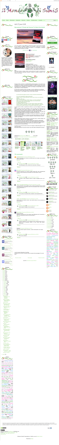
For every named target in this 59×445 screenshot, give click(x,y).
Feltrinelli (9, 378)
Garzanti (3, 379)
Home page (30, 257)
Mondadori (10, 394)
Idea (11, 384)
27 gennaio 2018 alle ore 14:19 (29, 156)
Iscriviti (52, 42)
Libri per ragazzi (53, 246)
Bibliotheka (11, 362)
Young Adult (53, 266)
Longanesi (3, 393)
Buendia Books (4, 365)
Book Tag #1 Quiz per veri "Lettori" (7, 322)
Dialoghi (48, 240)
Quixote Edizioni (6, 407)
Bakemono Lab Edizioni (5, 362)
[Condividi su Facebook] (36, 135)
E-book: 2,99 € (28, 61)
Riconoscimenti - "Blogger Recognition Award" (6, 312)
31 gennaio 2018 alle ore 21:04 (32, 234)
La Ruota (7, 387)
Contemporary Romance (51, 237)
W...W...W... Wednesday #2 (6, 324)
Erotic (57, 240)
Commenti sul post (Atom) (31, 260)
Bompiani (10, 363)
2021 (4, 276)
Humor (55, 244)
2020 (4, 277)
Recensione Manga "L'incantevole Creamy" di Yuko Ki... (6, 330)
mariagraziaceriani (20, 156)
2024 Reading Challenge (7, 252)
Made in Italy (53, 247)
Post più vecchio (41, 257)
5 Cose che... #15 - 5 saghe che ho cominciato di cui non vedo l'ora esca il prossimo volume (54, 139)
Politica (56, 255)
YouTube (48, 266)
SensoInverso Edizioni (8, 411)
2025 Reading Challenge (7, 246)
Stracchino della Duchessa (6, 336)
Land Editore (10, 389)
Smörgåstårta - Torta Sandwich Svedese (7, 351)
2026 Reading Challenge (7, 239)
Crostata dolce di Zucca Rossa (6, 309)
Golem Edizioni (4, 382)
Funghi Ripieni (5, 317)
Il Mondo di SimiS (22, 163)
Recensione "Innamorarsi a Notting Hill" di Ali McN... (6, 326)
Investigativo (56, 245)
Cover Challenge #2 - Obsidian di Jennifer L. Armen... (7, 315)
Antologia (56, 232)
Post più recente (18, 257)
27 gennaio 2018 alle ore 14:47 (27, 170)
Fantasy (56, 241)
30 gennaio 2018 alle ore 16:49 (26, 228)
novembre (5, 282)
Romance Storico (55, 260)
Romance (49, 260)
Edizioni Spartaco (4, 374)
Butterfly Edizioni (5, 366)
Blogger (32, 438)
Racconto (49, 257)
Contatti (40, 20)
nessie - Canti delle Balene (21, 198)
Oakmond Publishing (9, 401)
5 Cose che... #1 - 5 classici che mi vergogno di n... (6, 319)
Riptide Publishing (55, 259)
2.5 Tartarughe (49, 219)
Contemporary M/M (51, 238)
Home (3, 20)
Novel (51, 253)
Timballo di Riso (6, 343)
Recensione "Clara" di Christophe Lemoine (6, 338)
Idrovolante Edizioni (5, 385)
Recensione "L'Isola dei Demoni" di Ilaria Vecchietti (6, 304)
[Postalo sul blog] (34, 135)
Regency (53, 257)
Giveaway (51, 242)
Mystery (48, 250)
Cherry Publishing (9, 367)
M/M (48, 247)
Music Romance (54, 249)
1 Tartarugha (49, 216)
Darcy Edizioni (5, 369)
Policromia (3, 405)
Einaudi (11, 375)
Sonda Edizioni (9, 412)
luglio (4, 287)
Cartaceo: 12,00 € (29, 60)
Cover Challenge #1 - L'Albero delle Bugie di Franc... (7, 345)
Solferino (3, 412)
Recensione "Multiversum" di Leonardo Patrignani (6, 297)
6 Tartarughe (49, 227)
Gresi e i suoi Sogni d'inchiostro (22, 184)
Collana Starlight (7, 368)
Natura (51, 252)
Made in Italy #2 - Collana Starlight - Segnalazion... (6, 300)
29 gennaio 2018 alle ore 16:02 (28, 212)
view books (11, 251)
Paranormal (49, 254)
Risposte (19, 175)
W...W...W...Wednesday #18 (54, 131)
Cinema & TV (50, 234)
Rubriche (23, 20)
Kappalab (8, 386)
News (7, 20)
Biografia (53, 233)
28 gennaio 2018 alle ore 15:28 (34, 184)
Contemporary (55, 235)
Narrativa (49, 251)
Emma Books (6, 376)
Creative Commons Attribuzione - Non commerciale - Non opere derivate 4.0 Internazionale (9, 433)
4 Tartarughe (49, 223)
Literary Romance (6, 392)
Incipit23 (3, 386)
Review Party (54, 258)
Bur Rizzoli (10, 365)
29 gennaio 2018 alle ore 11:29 (32, 205)
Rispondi (18, 160)
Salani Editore (9, 410)
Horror (52, 244)
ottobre (4, 283)
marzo (4, 292)
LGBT (48, 246)
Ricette (28, 20)
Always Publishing (9, 360)
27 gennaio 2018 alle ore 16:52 (33, 163)
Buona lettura (19, 212)
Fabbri (6, 377)
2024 (4, 272)
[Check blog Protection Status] (3, 428)
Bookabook (10, 364)
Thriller (52, 264)
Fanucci (3, 378)
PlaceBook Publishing (7, 404)
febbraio (5, 293)
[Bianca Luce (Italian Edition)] (51, 63)
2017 (4, 354)
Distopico (52, 240)
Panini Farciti (5, 302)
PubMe (10, 406)
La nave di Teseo (8, 388)
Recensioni (12, 20)
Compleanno (48, 235)
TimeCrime (9, 414)
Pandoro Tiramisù (6, 352)
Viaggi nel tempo (54, 265)
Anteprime (18, 20)
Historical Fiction (50, 243)
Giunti (10, 381)
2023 (4, 273)
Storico (48, 264)
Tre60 (3, 415)
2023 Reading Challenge (7, 259)
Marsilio (8, 393)
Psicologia (48, 256)
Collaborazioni (34, 20)
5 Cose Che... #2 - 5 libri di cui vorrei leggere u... (7, 307)
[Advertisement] (7, 28)
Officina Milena (5, 402)
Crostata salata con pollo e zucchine (6, 347)
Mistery (48, 249)
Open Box (55, 253)
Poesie (53, 255)
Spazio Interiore (4, 413)
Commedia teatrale (55, 234)
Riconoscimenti (49, 259)
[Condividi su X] (35, 135)
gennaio (4, 294)
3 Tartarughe (49, 220)
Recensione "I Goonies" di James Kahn (7, 341)
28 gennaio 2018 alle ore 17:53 (33, 192)
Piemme (11, 403)
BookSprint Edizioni (4, 364)
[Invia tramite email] (33, 135)
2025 (4, 271)
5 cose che (50, 232)
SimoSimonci (10, 431)
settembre (5, 284)
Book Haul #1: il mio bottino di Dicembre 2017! (6, 333)
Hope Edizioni (5, 384)
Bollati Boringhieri (5, 363)
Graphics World (39, 436)
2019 (4, 278)
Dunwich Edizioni (5, 372)
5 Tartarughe (49, 226)
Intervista (52, 245)
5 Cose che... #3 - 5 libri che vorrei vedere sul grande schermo (54, 115)
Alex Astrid (19, 170)
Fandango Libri (10, 377)
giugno (4, 288)
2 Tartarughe (49, 217)
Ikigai (11, 385)
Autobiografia (49, 233)
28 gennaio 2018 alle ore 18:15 (32, 198)
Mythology (56, 250)
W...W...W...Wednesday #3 (54, 146)
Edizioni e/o (7, 375)
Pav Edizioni (7, 403)
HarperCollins (7, 383)
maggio (4, 289)
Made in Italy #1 (6, 349)
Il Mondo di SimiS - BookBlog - (8, 240)
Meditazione (56, 248)
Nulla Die (8, 400)
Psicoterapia (56, 256)
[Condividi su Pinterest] (37, 135)
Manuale (48, 248)
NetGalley (54, 252)
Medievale (52, 248)
